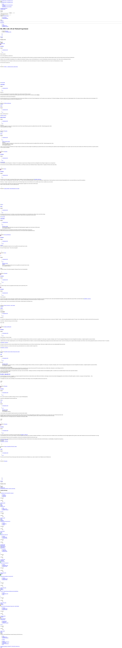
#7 (2, 177)
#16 (2, 360)
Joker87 (3, 592)
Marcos (1, 588)
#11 (2, 261)
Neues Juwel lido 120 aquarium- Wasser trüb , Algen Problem (9, 606)
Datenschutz (4, 642)
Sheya (1, 133)
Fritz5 (1, 449)
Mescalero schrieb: (5, 226)
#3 (2, 112)
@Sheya (1, 245)
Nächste (1, 36)
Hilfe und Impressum (5, 643)
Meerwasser (4, 496)
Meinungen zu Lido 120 (4, 534)
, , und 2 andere (11, 188)
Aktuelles (3, 5)
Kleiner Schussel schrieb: (6, 141)
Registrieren (2, 22)
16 (2, 511)
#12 (2, 282)
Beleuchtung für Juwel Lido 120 (5, 521)
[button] (1, 1)
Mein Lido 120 (2, 506)
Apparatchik (2, 84)
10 (1, 624)
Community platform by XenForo (10, 646)
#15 (2, 335)
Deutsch (3, 639)
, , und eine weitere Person (11, 66)
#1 (2, 52)
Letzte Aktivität (9, 6)
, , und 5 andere (9, 305)
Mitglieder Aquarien (5, 509)
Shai (1, 354)
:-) (0, 255)
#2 (2, 90)
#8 (2, 212)
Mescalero (2, 46)
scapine (1, 603)
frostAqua (3, 494)
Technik (3, 524)
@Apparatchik (2, 162)
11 (2, 624)
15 (1, 511)
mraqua (1, 573)
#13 (2, 295)
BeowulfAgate (2, 545)
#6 (2, 160)
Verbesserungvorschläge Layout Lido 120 (6, 576)
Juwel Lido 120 (2, 619)
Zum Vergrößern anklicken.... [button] (6, 228)
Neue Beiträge (4, 6)
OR (0, 503)
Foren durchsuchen (5, 18)
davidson (3, 536)
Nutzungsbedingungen (5, 641)
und (7, 103)
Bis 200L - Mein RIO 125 (5, 374)
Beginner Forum (4, 551)
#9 (2, 224)
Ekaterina (3, 607)
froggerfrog (4, 549)
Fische (3, 594)
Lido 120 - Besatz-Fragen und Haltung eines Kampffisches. (9, 591)
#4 (2, 123)
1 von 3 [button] (1, 37)
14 (0, 511)
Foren (3, 4)
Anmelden (2, 20)
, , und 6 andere (12, 351)
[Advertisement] (29, 74)
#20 (2, 455)
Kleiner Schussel (3, 117)
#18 (2, 408)
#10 (2, 243)
